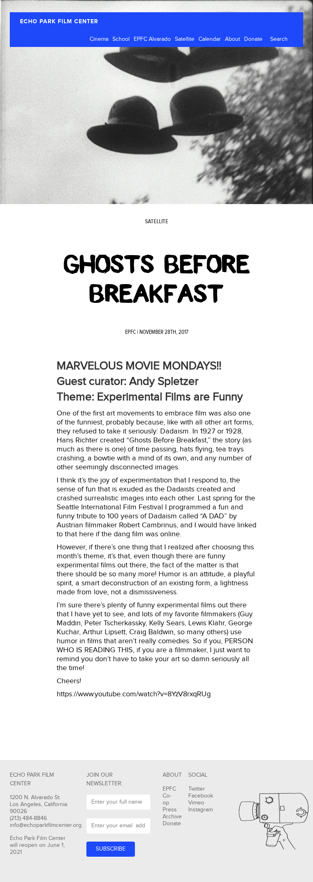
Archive (172, 816)
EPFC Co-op (169, 796)
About (232, 39)
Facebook (200, 796)
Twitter (196, 789)
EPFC (130, 332)
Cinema (99, 39)
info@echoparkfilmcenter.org (46, 825)
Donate (253, 39)
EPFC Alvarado (152, 39)
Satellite (184, 39)
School (121, 39)
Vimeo (196, 803)
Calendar (209, 39)
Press (170, 809)
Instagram (200, 809)
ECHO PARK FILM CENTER (59, 21)
